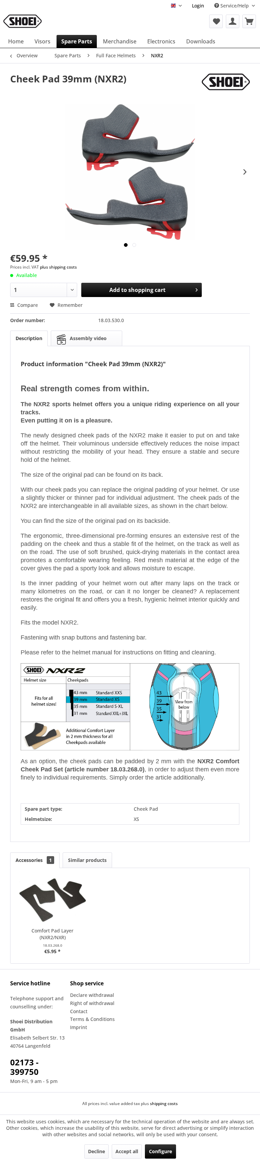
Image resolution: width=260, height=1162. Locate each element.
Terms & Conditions (92, 1019)
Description (29, 338)
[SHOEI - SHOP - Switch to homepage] (22, 21)
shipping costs (164, 1103)
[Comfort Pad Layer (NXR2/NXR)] (52, 900)
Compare (27, 305)
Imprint (78, 1027)
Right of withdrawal (92, 1003)
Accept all (126, 1151)
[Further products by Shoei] (226, 85)
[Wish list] (216, 21)
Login (198, 5)
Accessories (34, 860)
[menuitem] (198, 5)
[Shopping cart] (249, 21)
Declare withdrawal (92, 995)
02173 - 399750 (24, 1067)
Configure (160, 1151)
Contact (78, 1011)
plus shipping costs (58, 267)
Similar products (87, 860)
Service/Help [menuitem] (234, 5)
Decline (96, 1151)
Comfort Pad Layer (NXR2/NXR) (52, 934)
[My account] (232, 21)
